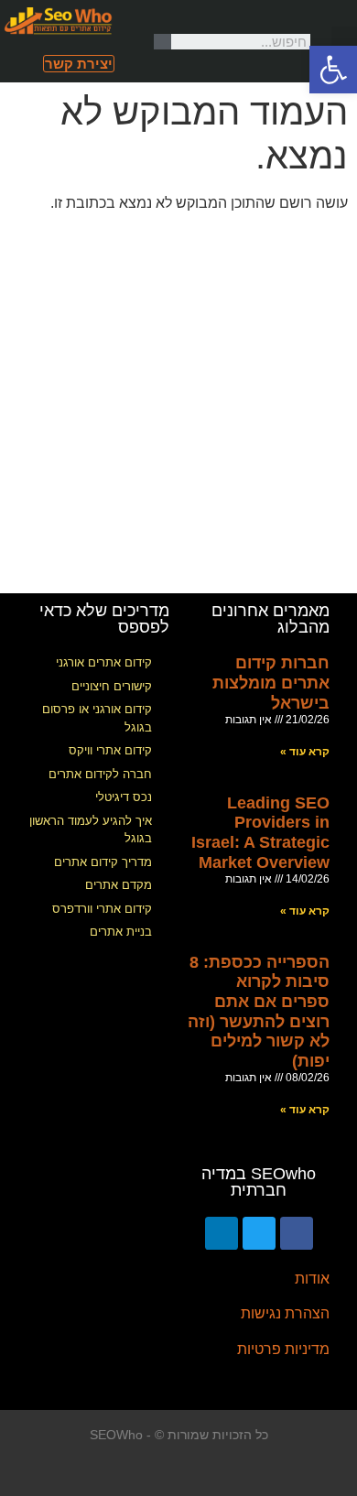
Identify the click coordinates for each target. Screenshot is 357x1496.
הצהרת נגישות (285, 1313)
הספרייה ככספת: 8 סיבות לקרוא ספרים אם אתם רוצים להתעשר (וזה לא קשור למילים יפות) (259, 1011)
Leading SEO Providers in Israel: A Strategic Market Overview (260, 833)
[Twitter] (259, 1233)
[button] (344, 42)
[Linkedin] (221, 1233)
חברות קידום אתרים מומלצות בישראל (271, 682)
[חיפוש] (163, 41)
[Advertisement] (178, 405)
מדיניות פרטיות (283, 1349)
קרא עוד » (305, 751)
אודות (312, 1278)
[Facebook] (296, 1233)
